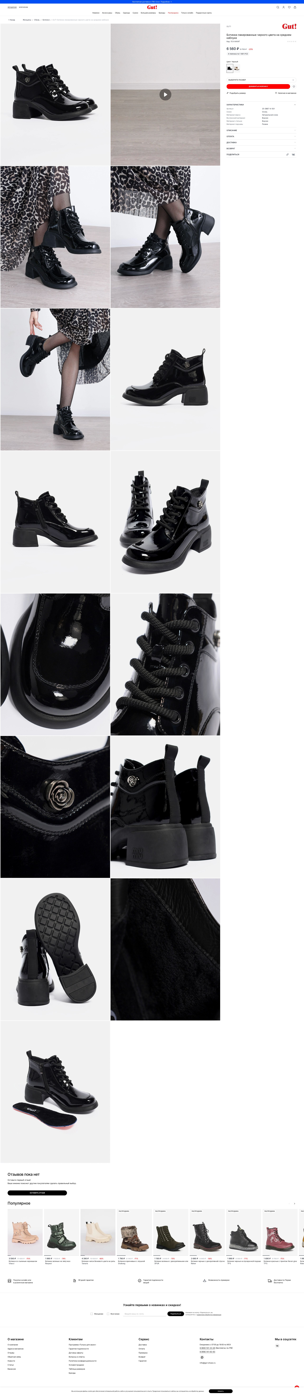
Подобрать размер (238, 93)
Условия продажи (76, 1365)
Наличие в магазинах (287, 93)
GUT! (229, 26)
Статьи (11, 1365)
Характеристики (235, 105)
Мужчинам (23, 7)
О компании (13, 1345)
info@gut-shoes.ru (208, 1363)
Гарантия (142, 1361)
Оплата (230, 136)
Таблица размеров (77, 1369)
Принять (221, 1391)
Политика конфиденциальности (82, 1361)
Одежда (126, 13)
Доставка (232, 142)
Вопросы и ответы (77, 1357)
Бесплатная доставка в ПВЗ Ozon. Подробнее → (152, 2)
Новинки (95, 13)
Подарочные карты (204, 13)
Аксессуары (107, 13)
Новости (11, 1361)
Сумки (135, 13)
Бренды (162, 13)
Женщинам (12, 7)
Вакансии (12, 1369)
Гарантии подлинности (79, 1349)
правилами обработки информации (209, 1315)
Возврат (231, 148)
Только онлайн (187, 13)
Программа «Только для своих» (82, 1345)
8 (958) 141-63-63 (207, 1352)
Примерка (143, 1353)
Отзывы (11, 1353)
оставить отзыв (37, 1193)
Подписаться (175, 1314)
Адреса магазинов (15, 1349)
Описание (232, 130)
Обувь (117, 13)
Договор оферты (76, 1353)
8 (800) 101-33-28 (207, 1348)
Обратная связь (14, 1357)
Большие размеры (148, 13)
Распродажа (173, 13)
